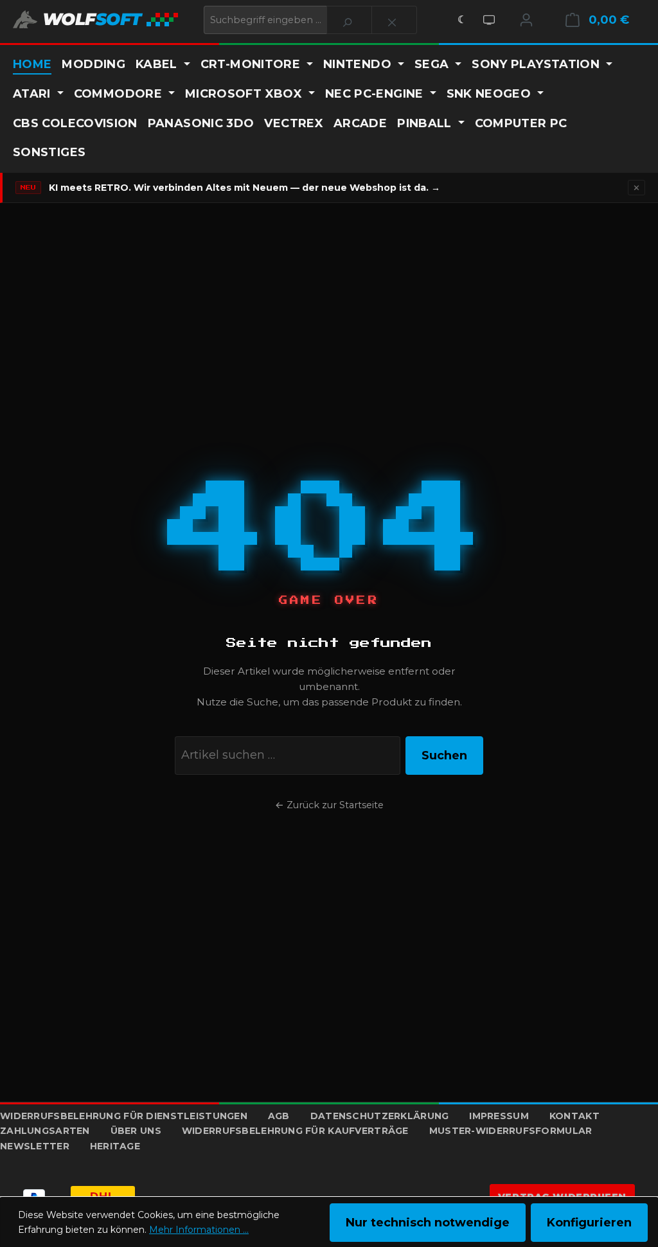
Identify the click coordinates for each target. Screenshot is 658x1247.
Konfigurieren (589, 1223)
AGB (279, 1116)
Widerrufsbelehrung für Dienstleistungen (123, 1116)
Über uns (136, 1130)
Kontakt (574, 1116)
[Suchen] (349, 20)
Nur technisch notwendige (428, 1223)
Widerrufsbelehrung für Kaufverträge (295, 1130)
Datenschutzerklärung (379, 1116)
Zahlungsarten (45, 1130)
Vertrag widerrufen (562, 1197)
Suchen (444, 755)
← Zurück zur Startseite (329, 805)
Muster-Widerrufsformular (510, 1130)
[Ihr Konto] (526, 20)
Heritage (115, 1146)
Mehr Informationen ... (199, 1229)
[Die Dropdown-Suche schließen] (394, 20)
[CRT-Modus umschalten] (489, 20)
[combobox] (265, 20)
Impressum (499, 1116)
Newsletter (34, 1146)
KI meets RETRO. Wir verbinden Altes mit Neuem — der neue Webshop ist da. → (244, 187)
